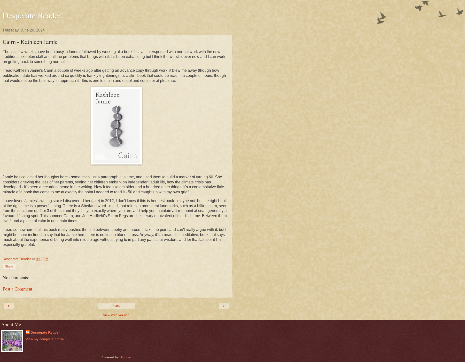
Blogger (125, 357)
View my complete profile (45, 339)
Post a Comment (17, 289)
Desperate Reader (31, 15)
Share (9, 266)
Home (116, 305)
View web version (116, 315)
